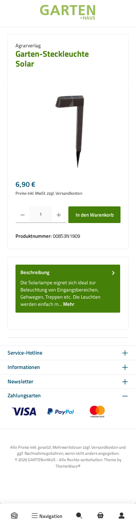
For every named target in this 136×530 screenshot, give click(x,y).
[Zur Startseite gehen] (68, 13)
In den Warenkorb (95, 215)
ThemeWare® (68, 466)
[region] (68, 131)
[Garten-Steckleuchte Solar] (68, 131)
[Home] (14, 516)
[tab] (67, 288)
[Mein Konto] (122, 516)
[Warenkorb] (100, 516)
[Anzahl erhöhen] (59, 214)
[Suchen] (79, 516)
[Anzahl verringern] (22, 214)
